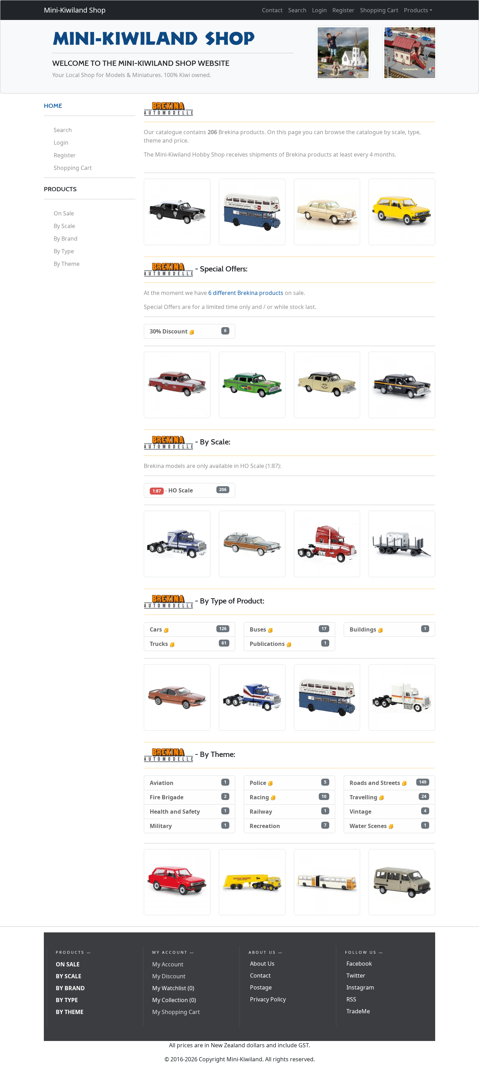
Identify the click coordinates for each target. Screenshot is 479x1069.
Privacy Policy (268, 999)
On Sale (64, 213)
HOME (53, 106)
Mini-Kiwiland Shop (75, 10)
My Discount (168, 976)
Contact (272, 10)
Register (343, 10)
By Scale (64, 226)
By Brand (65, 238)
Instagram (360, 987)
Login (319, 10)
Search (297, 10)
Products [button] (416, 10)
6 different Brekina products (245, 293)
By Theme (67, 264)
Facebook (359, 963)
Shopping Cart (379, 10)
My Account (167, 964)
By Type (64, 251)
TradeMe (358, 1011)
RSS (351, 999)
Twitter (355, 975)
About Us (262, 963)
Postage (261, 987)
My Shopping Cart (176, 1012)
